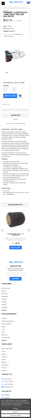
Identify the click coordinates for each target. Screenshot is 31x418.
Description (15, 115)
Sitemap (4, 370)
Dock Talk (4, 367)
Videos (15, 119)
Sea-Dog (4, 318)
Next (28, 230)
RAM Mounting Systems (8, 321)
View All (4, 310)
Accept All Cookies (15, 415)
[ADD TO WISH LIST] (20, 96)
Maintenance (5, 296)
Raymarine (4, 334)
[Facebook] (3, 104)
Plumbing (4, 302)
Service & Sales (6, 288)
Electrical (4, 291)
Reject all (15, 412)
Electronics (5, 293)
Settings (15, 408)
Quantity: (6, 85)
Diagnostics (5, 307)
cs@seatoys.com (8, 387)
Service (4, 351)
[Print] (9, 104)
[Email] (6, 104)
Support (4, 354)
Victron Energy (6, 337)
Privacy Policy (5, 365)
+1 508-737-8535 (8, 381)
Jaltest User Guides (7, 348)
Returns (4, 359)
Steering (4, 304)
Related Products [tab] (15, 204)
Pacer (3, 332)
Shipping (4, 362)
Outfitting (4, 299)
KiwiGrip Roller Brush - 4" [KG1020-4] (15, 234)
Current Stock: (9, 31)
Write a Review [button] (8, 36)
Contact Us (5, 356)
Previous (2, 230)
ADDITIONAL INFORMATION (15, 123)
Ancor (3, 329)
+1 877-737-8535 (8, 384)
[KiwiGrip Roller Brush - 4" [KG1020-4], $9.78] (15, 219)
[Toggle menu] (3, 3)
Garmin (3, 326)
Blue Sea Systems (6, 324)
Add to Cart (15, 247)
